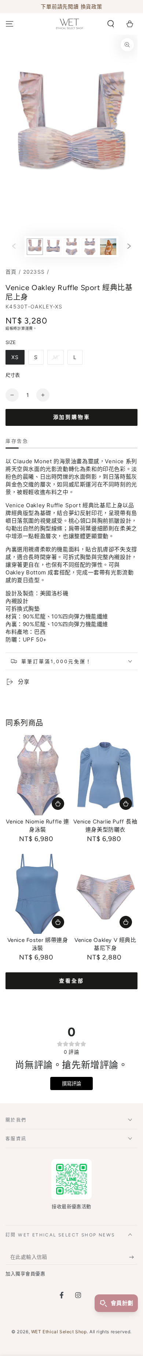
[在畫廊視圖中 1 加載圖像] (35, 246)
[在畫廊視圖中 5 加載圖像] (108, 246)
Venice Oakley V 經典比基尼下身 (105, 944)
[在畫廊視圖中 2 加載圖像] (53, 246)
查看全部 (71, 981)
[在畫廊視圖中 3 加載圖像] (71, 246)
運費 (29, 328)
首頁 (11, 271)
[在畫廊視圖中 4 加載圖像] (90, 246)
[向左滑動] (14, 247)
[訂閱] (133, 1257)
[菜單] (9, 24)
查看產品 (58, 803)
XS (15, 357)
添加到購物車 (71, 417)
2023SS (34, 271)
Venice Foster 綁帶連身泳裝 (37, 944)
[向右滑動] (129, 247)
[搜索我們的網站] (110, 24)
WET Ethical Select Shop (59, 1331)
